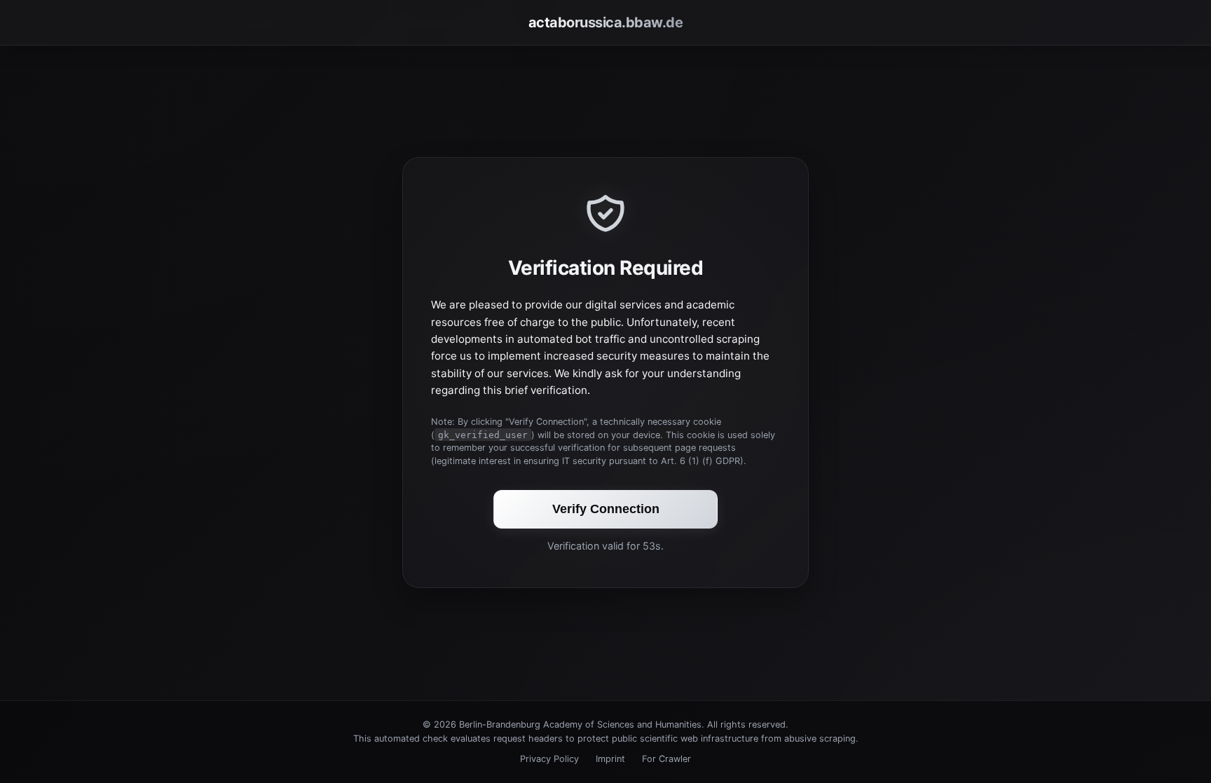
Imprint (610, 759)
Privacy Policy (549, 759)
